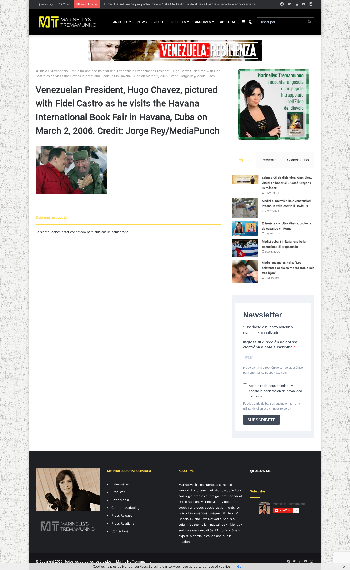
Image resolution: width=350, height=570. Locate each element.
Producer (118, 492)
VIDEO (158, 22)
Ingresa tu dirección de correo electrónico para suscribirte (270, 344)
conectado (78, 232)
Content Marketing (125, 508)
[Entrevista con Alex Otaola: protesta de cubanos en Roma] (245, 228)
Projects (178, 22)
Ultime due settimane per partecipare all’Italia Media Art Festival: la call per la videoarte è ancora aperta (178, 4)
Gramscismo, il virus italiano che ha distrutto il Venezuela (92, 71)
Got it (241, 566)
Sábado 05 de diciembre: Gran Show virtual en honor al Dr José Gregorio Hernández (287, 183)
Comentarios (298, 160)
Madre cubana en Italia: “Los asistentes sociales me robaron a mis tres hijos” (288, 268)
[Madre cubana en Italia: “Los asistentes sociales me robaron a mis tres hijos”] (245, 271)
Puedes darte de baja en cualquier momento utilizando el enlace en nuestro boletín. (272, 406)
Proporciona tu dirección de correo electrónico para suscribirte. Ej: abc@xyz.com (273, 370)
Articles (120, 22)
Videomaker (120, 484)
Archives (203, 22)
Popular (244, 160)
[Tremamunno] (70, 21)
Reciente (268, 160)
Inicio (43, 71)
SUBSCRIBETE (261, 420)
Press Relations (122, 523)
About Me (228, 22)
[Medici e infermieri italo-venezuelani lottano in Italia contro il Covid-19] (245, 208)
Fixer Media (120, 500)
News (142, 22)
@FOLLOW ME (260, 471)
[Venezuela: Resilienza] (175, 50)
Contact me (120, 531)
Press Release (121, 515)
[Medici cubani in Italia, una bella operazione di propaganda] (245, 248)
